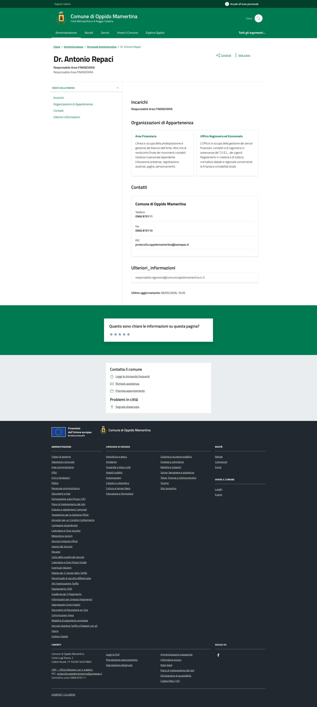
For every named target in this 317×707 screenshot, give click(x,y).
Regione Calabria (62, 4)
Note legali (166, 665)
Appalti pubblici (114, 472)
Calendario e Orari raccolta (66, 531)
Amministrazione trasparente (176, 654)
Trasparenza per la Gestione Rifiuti (70, 515)
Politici (55, 483)
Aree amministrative (63, 467)
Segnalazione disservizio (119, 665)
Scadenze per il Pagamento (66, 594)
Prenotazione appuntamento (122, 660)
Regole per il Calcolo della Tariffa (69, 573)
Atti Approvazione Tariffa (65, 583)
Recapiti (56, 552)
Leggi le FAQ (113, 654)
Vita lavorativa (168, 488)
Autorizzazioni (113, 478)
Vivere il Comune (127, 32)
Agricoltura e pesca (116, 457)
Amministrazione (66, 32)
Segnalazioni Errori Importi (66, 605)
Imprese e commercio (172, 462)
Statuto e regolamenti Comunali (69, 509)
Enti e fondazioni (61, 478)
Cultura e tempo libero (118, 488)
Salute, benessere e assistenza (177, 472)
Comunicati (221, 462)
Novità (89, 32)
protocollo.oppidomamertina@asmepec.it (79, 674)
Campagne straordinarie (65, 525)
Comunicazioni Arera (63, 615)
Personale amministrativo (66, 488)
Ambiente (111, 462)
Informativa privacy (171, 660)
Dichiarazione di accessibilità (175, 676)
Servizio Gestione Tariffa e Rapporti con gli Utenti (74, 628)
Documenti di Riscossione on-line (70, 610)
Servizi (105, 32)
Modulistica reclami (62, 536)
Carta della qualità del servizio (68, 557)
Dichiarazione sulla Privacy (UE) (69, 499)
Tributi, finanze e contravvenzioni (178, 478)
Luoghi (218, 489)
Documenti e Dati (61, 494)
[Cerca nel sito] (259, 18)
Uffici (54, 472)
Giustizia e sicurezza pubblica (176, 457)
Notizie (219, 457)
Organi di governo (61, 457)
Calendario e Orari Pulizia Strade (69, 562)
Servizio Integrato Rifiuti (65, 541)
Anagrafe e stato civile (118, 467)
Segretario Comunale (63, 462)
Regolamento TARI (62, 589)
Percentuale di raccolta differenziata (71, 578)
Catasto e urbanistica (117, 483)
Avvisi (218, 467)
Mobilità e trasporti (170, 467)
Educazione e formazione (119, 494)
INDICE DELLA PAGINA (63, 88)
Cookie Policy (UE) (170, 681)
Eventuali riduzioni (61, 568)
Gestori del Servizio (62, 546)
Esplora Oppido (155, 32)
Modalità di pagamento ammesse (70, 620)
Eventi (218, 495)
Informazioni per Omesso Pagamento (72, 599)
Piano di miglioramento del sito (68, 504)
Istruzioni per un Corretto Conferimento (73, 520)
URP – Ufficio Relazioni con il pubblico (72, 670)
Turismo (164, 483)
